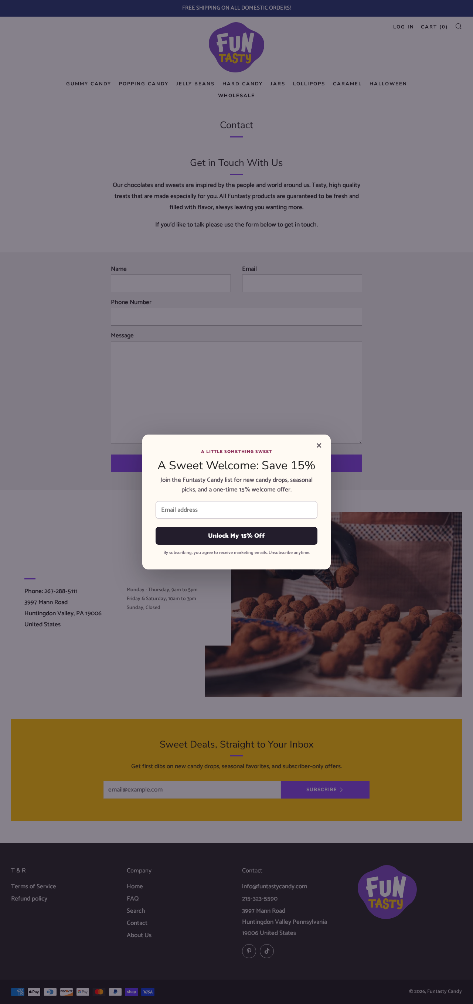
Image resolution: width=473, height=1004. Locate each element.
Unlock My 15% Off (236, 536)
